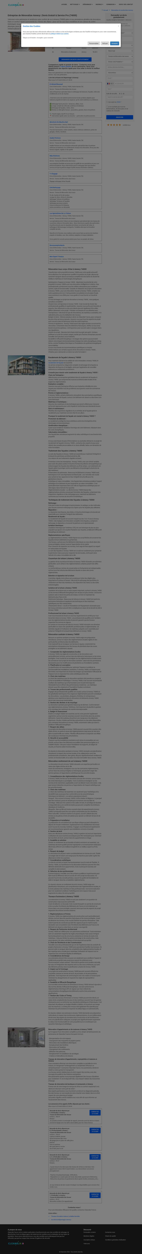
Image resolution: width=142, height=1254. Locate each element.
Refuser (105, 43)
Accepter (115, 43)
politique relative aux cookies (59, 34)
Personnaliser (94, 43)
